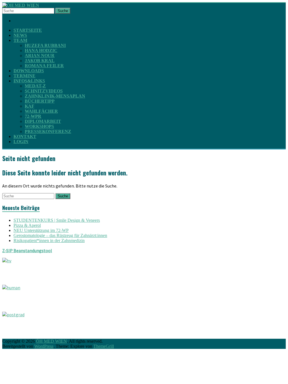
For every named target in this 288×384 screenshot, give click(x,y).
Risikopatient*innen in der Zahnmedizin (49, 240)
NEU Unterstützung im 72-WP (41, 230)
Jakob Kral (40, 60)
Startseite (28, 30)
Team (20, 40)
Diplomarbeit (43, 121)
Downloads (29, 70)
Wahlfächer (41, 111)
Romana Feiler (44, 65)
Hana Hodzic (41, 50)
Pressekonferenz (48, 131)
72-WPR (33, 116)
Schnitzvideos (44, 91)
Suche (63, 11)
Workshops (39, 126)
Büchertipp (40, 101)
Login (21, 141)
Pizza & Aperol (27, 225)
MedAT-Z (35, 85)
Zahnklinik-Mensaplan (55, 96)
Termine (24, 75)
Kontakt (25, 136)
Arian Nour (40, 55)
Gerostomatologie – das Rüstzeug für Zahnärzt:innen (60, 235)
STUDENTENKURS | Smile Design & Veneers (57, 220)
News (20, 35)
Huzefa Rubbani (45, 45)
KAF (29, 106)
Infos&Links (29, 80)
